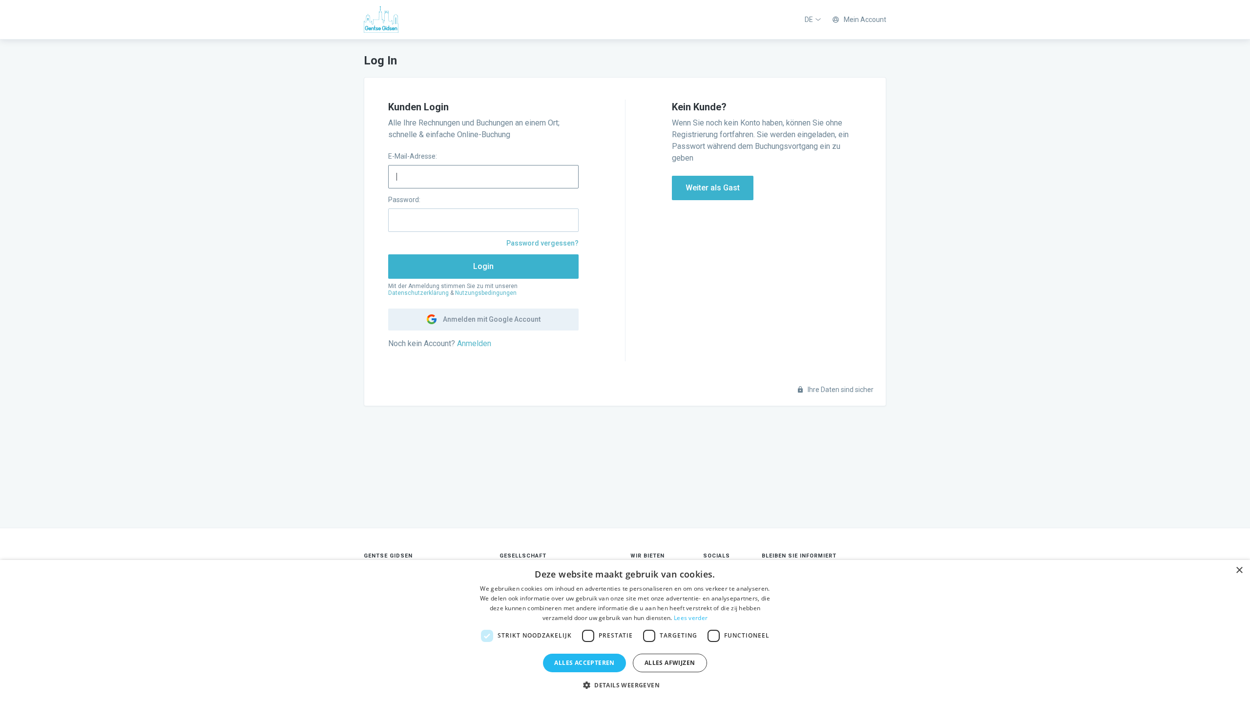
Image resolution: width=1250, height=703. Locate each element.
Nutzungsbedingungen (486, 292)
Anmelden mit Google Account (491, 319)
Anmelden (474, 343)
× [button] (1239, 570)
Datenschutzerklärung (418, 292)
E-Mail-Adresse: (412, 156)
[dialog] (625, 631)
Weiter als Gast (713, 187)
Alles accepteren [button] (584, 663)
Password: (404, 200)
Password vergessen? (542, 243)
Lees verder (691, 618)
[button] (625, 685)
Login (483, 266)
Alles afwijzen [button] (670, 663)
